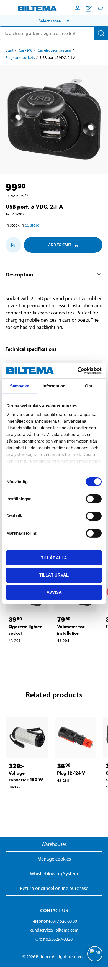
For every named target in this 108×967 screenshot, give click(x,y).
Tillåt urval (54, 575)
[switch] (94, 498)
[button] (54, 20)
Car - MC (25, 50)
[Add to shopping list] (13, 245)
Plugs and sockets (20, 57)
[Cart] (99, 8)
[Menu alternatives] (9, 9)
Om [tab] (88, 386)
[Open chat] (95, 954)
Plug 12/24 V (71, 773)
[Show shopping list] (88, 8)
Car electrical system (54, 50)
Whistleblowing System (54, 873)
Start (10, 50)
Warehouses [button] (54, 844)
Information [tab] (54, 386)
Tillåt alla (54, 557)
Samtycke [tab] (19, 386)
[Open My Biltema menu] (77, 8)
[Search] (101, 33)
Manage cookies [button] (54, 859)
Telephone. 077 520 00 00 (54, 921)
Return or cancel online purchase (54, 888)
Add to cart (59, 244)
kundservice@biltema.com (54, 930)
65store (32, 225)
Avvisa (54, 592)
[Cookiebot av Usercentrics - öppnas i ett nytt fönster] (78, 370)
